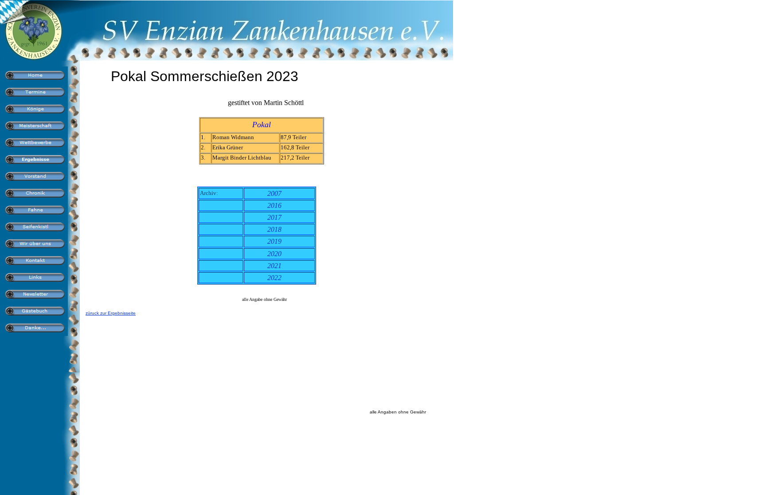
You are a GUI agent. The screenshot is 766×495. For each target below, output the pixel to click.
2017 (274, 217)
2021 (274, 265)
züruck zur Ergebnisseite (111, 313)
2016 (274, 205)
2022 (274, 277)
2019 (274, 241)
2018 (274, 229)
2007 (274, 193)
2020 (274, 253)
